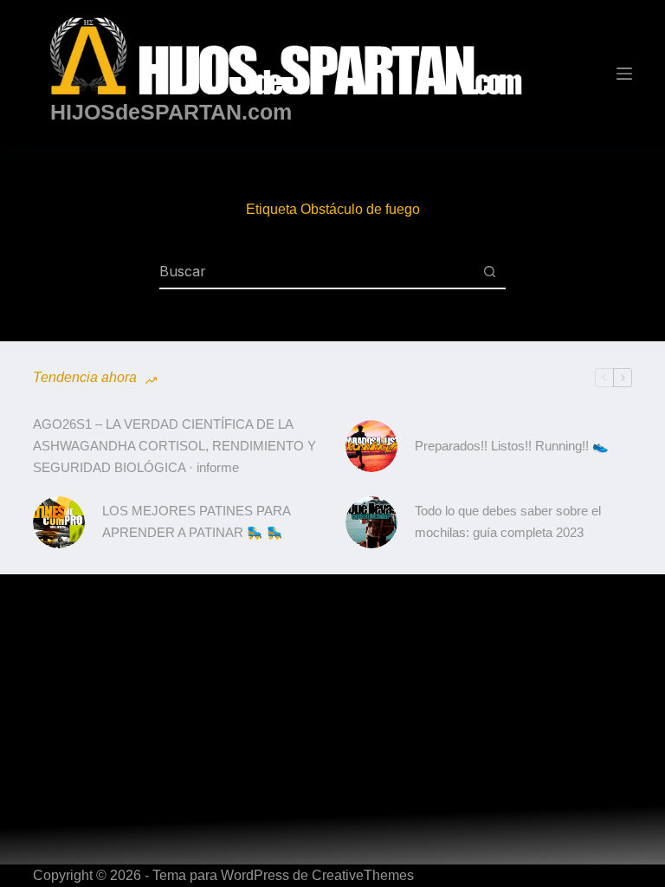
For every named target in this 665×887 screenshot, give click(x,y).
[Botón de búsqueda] (489, 271)
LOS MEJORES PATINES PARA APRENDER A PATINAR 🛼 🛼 (196, 521)
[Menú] (624, 73)
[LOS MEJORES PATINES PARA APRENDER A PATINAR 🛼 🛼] (59, 522)
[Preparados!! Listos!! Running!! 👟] (371, 446)
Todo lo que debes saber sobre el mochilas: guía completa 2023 (508, 521)
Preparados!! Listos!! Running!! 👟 (512, 445)
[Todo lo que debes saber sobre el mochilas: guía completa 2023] (371, 522)
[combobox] (316, 271)
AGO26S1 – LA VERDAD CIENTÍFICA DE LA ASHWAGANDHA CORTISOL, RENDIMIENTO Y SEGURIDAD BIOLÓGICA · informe (174, 446)
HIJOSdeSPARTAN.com (171, 112)
